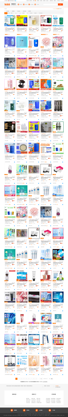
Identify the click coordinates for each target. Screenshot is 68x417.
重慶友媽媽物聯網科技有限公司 (55, 398)
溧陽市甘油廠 (38, 398)
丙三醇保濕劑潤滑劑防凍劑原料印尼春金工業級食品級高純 (9, 29)
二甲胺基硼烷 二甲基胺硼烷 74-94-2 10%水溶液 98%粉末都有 (22, 50)
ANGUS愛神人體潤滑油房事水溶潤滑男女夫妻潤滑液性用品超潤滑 (10, 93)
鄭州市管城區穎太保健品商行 (31, 179)
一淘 (28, 415)
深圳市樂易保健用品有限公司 (56, 285)
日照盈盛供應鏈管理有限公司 (56, 349)
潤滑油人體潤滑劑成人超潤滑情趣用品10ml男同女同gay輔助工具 (22, 305)
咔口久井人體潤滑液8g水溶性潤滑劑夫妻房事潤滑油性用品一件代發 (22, 199)
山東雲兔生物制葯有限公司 (31, 349)
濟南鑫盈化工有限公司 (31, 115)
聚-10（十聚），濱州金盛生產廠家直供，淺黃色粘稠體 (33, 29)
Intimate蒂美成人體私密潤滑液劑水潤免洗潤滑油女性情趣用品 (58, 284)
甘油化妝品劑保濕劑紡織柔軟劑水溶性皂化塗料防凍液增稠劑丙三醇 (46, 93)
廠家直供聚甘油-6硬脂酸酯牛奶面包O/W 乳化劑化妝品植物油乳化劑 (58, 93)
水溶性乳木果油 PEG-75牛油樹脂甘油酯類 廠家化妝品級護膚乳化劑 (22, 156)
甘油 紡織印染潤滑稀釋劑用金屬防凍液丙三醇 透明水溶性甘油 (46, 114)
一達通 (61, 415)
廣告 (14, 29)
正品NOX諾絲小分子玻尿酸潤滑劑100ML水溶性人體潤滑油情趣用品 (46, 369)
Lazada (63, 415)
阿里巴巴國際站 (10, 415)
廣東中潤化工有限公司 (56, 30)
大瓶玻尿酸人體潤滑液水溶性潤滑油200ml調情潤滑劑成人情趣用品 (58, 199)
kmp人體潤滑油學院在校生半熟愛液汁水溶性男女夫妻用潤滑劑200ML (58, 50)
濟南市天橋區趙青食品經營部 (55, 401)
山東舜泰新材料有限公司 (7, 30)
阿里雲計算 (40, 415)
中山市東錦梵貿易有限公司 (44, 370)
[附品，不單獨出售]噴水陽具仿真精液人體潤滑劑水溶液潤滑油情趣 (34, 305)
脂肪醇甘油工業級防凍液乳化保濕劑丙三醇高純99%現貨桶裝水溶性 (22, 135)
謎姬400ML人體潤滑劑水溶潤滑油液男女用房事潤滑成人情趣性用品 (22, 348)
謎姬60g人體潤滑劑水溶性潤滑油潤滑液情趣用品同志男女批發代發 (10, 199)
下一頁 (41, 378)
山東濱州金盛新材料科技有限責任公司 (31, 30)
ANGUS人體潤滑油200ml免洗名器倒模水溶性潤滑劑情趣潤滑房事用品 (58, 71)
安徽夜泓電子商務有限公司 (56, 179)
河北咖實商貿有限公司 (44, 285)
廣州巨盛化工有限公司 (19, 158)
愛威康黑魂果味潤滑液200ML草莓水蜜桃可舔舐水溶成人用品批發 (46, 284)
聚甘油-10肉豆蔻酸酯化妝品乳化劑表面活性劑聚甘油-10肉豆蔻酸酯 (58, 156)
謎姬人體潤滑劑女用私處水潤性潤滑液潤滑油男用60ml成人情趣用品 (46, 199)
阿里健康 (58, 415)
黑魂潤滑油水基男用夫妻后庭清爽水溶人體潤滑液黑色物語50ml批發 (9, 305)
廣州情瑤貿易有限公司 (7, 179)
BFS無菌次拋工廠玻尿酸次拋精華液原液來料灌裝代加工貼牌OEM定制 (33, 71)
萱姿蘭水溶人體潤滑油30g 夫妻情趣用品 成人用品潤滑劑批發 (9, 326)
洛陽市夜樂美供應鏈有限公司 (7, 370)
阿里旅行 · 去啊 (31, 415)
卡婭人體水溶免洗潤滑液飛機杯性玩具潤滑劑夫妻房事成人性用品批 (22, 178)
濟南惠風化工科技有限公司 (7, 158)
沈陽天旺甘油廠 (33, 401)
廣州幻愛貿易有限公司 (19, 200)
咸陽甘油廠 (27, 398)
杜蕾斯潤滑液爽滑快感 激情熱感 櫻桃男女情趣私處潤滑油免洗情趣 (58, 348)
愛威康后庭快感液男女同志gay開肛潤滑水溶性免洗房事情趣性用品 (34, 348)
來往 (54, 415)
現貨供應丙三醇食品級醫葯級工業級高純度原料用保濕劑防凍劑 (22, 29)
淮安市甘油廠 (28, 401)
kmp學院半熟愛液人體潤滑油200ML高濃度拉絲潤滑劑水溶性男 (45, 71)
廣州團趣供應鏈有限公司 (19, 349)
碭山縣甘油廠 (38, 401)
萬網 (48, 415)
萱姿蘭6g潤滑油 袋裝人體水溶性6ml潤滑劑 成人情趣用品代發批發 (21, 284)
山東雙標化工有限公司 (19, 30)
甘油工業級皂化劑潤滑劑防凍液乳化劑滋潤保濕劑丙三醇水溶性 (9, 156)
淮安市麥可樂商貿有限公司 (7, 200)
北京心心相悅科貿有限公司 (19, 328)
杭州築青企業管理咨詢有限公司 (60, 402)
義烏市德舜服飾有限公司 (59, 401)
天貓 (23, 415)
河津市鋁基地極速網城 (49, 398)
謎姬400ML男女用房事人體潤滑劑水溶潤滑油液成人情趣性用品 (9, 284)
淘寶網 (22, 415)
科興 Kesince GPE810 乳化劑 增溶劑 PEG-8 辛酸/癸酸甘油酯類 (34, 50)
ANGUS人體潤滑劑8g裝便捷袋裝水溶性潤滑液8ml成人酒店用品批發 (22, 93)
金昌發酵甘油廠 (33, 402)
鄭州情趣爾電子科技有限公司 (7, 349)
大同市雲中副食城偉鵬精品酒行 (55, 402)
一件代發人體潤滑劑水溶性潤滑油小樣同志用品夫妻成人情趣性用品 (46, 50)
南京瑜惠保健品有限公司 (31, 200)
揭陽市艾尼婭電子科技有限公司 (44, 349)
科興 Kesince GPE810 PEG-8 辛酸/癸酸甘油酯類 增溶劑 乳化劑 (46, 156)
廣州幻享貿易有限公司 (19, 285)
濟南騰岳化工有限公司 (44, 94)
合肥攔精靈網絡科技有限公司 (56, 370)
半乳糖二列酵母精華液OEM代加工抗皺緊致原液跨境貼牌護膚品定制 (10, 71)
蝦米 (37, 415)
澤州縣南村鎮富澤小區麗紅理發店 (60, 398)
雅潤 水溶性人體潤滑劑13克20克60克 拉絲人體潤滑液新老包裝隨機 (34, 199)
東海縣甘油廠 (33, 398)
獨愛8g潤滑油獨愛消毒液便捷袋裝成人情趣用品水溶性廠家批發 (58, 178)
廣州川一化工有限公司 (7, 115)
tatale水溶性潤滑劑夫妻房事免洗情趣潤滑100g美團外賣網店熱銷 (58, 305)
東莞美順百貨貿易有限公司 (7, 328)
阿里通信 (46, 415)
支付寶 (52, 415)
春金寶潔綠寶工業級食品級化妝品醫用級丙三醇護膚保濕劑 (58, 29)
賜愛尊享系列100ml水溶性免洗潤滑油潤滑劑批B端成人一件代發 (10, 178)
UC (49, 415)
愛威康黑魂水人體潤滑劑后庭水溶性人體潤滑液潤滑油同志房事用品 (46, 305)
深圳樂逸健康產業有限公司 (31, 328)
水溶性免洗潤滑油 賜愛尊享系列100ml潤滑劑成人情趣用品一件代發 (34, 326)
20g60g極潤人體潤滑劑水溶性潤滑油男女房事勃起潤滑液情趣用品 (34, 284)
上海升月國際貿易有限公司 (56, 115)
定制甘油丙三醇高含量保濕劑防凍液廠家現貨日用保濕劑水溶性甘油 (34, 114)
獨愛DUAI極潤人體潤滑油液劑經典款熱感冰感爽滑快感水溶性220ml (58, 369)
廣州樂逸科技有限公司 (56, 328)
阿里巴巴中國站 (14, 415)
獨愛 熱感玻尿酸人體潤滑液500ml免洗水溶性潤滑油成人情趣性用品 (33, 369)
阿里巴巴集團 (5, 415)
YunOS (43, 415)
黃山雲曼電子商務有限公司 (31, 285)
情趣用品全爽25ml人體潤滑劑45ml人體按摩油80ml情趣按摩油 (34, 178)
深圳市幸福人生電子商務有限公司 (19, 73)
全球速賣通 (18, 415)
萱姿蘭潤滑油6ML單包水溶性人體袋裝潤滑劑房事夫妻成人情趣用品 (58, 263)
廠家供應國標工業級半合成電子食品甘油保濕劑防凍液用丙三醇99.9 (58, 135)
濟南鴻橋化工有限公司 (44, 115)
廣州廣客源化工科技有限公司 (44, 30)
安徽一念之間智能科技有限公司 (44, 200)
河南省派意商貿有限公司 (44, 179)
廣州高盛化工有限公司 (44, 158)
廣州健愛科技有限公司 (7, 285)
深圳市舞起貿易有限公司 (31, 370)
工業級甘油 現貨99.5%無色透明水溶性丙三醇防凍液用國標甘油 (46, 135)
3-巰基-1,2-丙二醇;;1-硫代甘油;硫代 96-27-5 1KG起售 (10, 135)
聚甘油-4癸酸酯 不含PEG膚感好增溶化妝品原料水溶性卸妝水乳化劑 (9, 114)
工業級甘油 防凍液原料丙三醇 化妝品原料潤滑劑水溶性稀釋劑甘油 (58, 114)
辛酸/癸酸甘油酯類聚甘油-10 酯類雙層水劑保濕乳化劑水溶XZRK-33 (21, 114)
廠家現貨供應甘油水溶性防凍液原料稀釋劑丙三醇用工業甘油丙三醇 (34, 135)
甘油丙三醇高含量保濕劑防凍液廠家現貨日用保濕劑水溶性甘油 (34, 93)
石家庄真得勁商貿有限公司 (56, 200)
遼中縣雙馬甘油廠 (39, 402)
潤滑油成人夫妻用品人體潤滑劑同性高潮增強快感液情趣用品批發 (22, 71)
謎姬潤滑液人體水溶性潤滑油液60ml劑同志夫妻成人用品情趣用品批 (9, 348)
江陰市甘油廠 (28, 402)
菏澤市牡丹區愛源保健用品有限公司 (19, 370)
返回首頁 (41, 381)
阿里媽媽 (35, 415)
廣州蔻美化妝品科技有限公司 (7, 73)
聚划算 (26, 415)
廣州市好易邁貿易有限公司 (19, 179)
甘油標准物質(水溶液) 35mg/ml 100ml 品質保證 (10, 50)
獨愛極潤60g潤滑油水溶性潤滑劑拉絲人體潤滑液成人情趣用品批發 (10, 369)
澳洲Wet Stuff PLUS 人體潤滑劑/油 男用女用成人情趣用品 (22, 326)
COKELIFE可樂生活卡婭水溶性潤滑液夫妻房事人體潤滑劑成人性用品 (21, 369)
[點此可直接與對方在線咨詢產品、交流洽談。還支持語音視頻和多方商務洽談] (14, 55)
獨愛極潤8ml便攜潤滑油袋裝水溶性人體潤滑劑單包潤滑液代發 (46, 178)
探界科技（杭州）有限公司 (44, 73)
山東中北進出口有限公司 (31, 94)
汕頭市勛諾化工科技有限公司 (19, 115)
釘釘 (55, 415)
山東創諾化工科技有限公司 (56, 94)
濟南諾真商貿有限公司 (44, 328)
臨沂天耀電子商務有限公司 (56, 264)
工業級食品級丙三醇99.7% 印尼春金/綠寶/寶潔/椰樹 (46, 29)
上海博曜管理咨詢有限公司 (49, 402)
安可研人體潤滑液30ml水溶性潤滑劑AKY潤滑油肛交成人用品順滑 (46, 348)
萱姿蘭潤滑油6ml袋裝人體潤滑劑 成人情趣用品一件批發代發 (45, 326)
